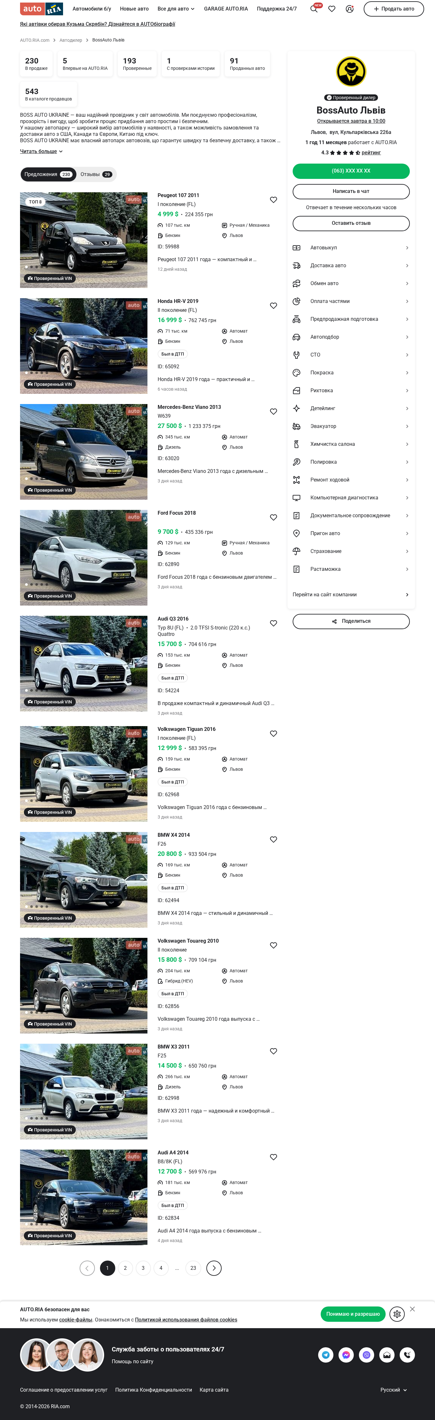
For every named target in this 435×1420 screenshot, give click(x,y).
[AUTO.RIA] (41, 9)
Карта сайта (214, 1390)
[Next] (214, 1268)
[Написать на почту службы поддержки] (387, 1355)
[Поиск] (314, 9)
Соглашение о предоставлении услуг (64, 1390)
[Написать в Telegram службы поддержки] (325, 1355)
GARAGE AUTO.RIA (226, 9)
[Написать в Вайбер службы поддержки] (366, 1355)
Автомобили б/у (92, 9)
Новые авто (134, 9)
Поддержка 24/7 (277, 9)
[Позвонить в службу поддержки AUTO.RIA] (407, 1355)
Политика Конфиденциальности (153, 1390)
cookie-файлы (75, 1320)
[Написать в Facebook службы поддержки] (346, 1355)
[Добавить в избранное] (331, 9)
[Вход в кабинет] (349, 9)
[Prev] (87, 1268)
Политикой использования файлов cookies (186, 1320)
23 (193, 1268)
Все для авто (173, 9)
